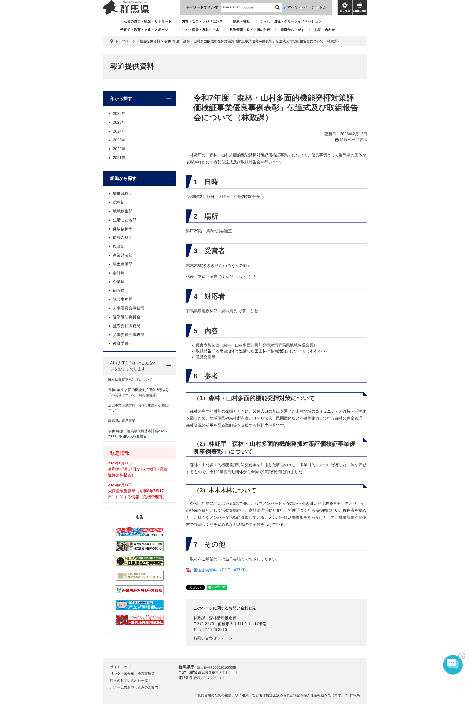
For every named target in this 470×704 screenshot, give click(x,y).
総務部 (119, 202)
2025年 (119, 122)
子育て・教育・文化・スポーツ (144, 29)
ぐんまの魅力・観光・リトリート (146, 21)
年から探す (121, 98)
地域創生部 (122, 211)
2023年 (119, 140)
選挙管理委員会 (126, 317)
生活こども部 (124, 220)
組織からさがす (293, 29)
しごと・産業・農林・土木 (198, 29)
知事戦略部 (122, 193)
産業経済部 (122, 255)
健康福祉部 (122, 229)
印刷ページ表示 (353, 140)
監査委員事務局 (126, 326)
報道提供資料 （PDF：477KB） (221, 570)
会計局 (119, 273)
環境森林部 (122, 237)
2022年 (119, 149)
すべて (292, 7)
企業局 (119, 282)
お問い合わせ (325, 29)
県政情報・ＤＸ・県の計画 (249, 29)
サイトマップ (120, 667)
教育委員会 (122, 343)
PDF (324, 7)
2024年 (119, 131)
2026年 (119, 113)
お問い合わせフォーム (213, 638)
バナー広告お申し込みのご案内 (134, 687)
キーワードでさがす (201, 7)
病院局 (119, 290)
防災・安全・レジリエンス (202, 21)
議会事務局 (122, 299)
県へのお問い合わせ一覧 (129, 680)
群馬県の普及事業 (121, 421)
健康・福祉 (241, 21)
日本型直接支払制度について (130, 380)
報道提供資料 (150, 41)
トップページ (125, 41)
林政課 (199, 618)
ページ (309, 7)
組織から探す (123, 178)
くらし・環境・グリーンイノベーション (291, 21)
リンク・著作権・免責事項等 (132, 674)
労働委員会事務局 (128, 335)
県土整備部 (122, 264)
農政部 (119, 246)
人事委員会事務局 (128, 308)
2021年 (119, 158)
